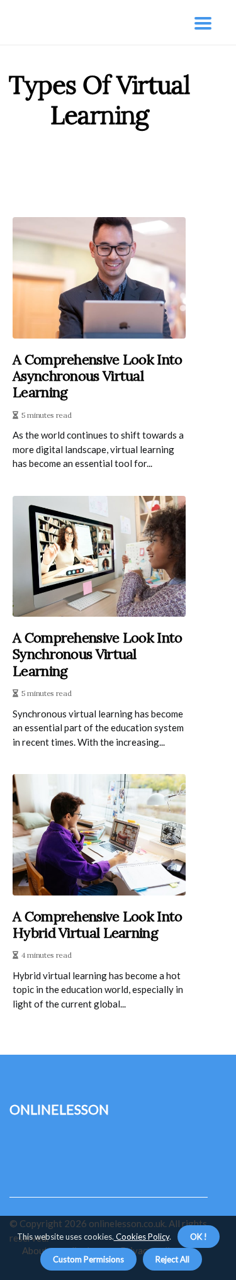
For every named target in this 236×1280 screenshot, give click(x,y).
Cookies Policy (141, 1237)
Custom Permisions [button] (88, 1259)
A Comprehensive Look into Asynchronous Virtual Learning (98, 376)
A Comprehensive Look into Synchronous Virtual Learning (98, 654)
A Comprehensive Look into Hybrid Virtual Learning (98, 924)
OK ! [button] (198, 1237)
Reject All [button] (172, 1259)
